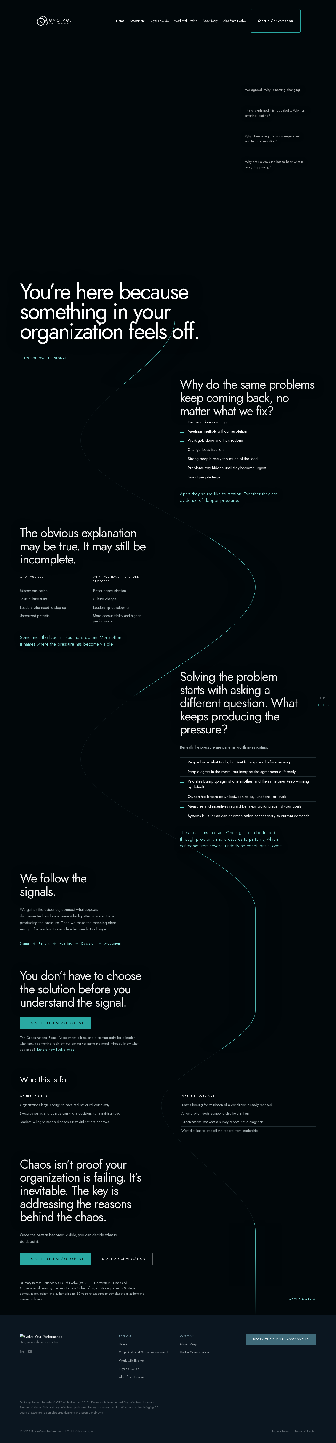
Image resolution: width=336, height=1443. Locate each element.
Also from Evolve (131, 1376)
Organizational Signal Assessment (143, 1352)
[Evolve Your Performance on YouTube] (30, 1351)
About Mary (188, 1344)
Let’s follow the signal (43, 358)
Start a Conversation (194, 1352)
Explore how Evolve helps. (56, 1049)
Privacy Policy (280, 1431)
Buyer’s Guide (129, 1368)
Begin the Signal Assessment (55, 1023)
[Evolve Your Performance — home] (41, 1337)
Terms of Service (305, 1431)
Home (123, 1344)
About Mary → (302, 1299)
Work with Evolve (131, 1360)
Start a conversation (123, 1259)
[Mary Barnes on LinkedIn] (22, 1351)
